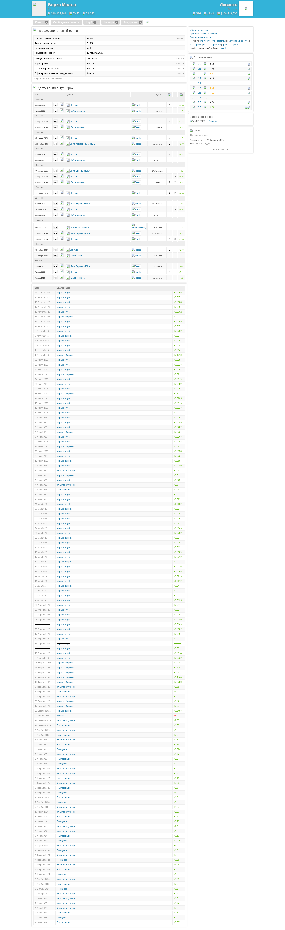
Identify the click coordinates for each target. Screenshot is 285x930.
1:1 (199, 78)
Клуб (89, 22)
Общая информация (200, 30)
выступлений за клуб (238, 41)
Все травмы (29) (220, 149)
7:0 (199, 102)
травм (225, 44)
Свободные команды (66, 22)
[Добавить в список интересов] (78, 3)
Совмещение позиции (200, 37)
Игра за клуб (63, 292)
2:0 (199, 64)
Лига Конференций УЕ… (82, 144)
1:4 (199, 88)
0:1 (199, 69)
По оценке (62, 749)
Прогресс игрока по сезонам (204, 33)
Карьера (109, 22)
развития (221, 41)
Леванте (228, 4)
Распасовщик (63, 489)
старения (234, 44)
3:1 (199, 93)
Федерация (130, 22)
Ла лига (74, 105)
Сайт (39, 22)
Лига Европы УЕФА (80, 171)
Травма (60, 715)
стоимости (205, 41)
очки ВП (224, 48)
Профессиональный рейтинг (204, 48)
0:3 (199, 107)
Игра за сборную (65, 316)
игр (213, 41)
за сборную (195, 44)
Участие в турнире (66, 470)
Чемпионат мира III (80, 227)
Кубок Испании (77, 111)
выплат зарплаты (212, 44)
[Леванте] (246, 9)
